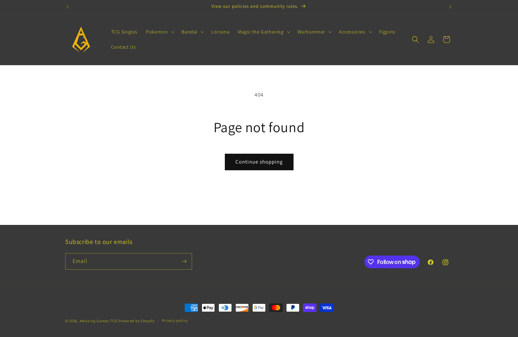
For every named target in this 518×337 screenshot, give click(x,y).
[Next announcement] (450, 6)
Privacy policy (175, 320)
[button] (159, 31)
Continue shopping (259, 161)
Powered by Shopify (136, 320)
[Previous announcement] (67, 6)
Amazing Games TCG (99, 320)
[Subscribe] (184, 261)
